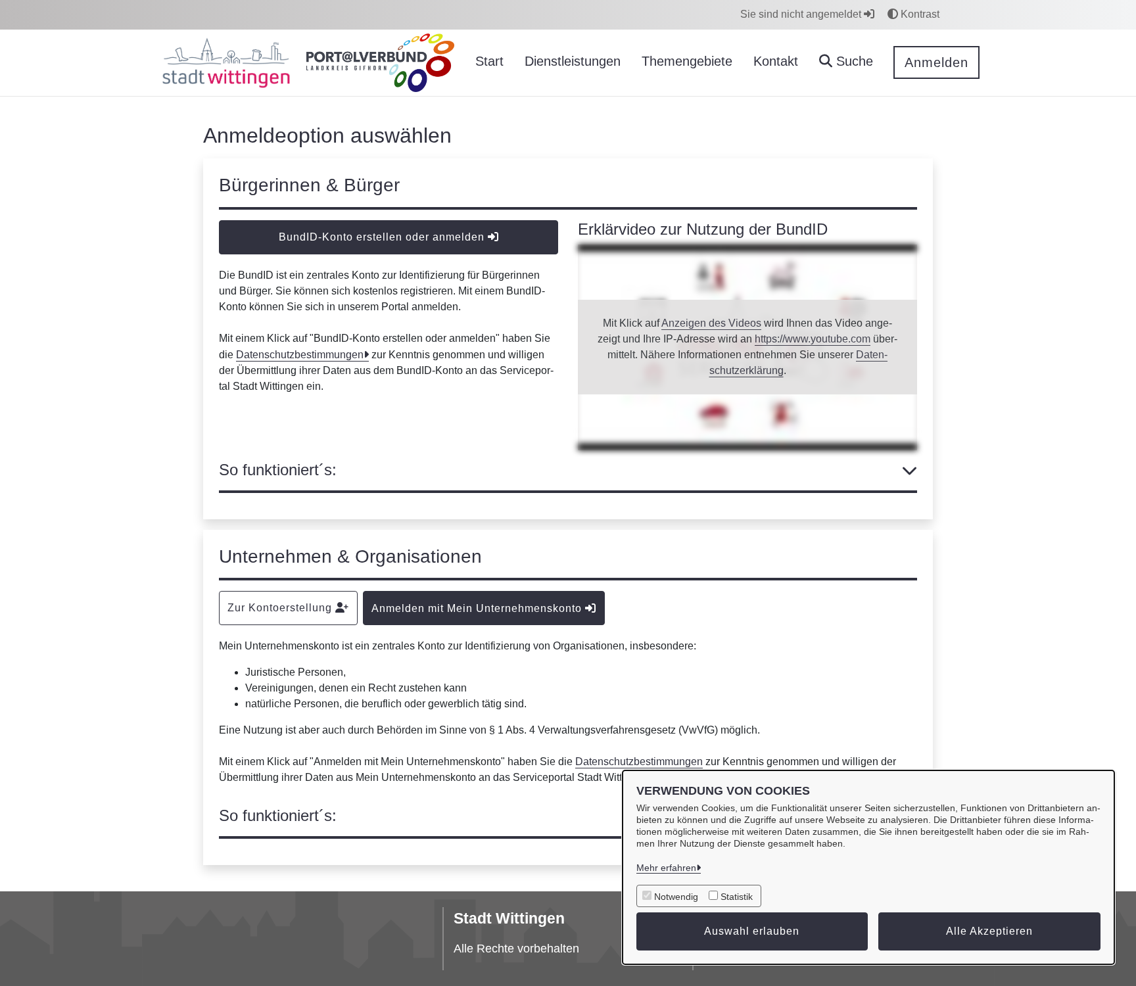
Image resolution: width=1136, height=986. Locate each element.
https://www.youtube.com (812, 338)
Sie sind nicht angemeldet (802, 14)
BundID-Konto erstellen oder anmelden (383, 237)
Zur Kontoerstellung (281, 607)
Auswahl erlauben (751, 931)
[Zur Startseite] (226, 63)
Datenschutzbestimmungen (300, 354)
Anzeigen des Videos (711, 323)
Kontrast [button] (918, 14)
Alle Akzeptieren (989, 931)
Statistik (737, 896)
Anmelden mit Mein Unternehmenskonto (478, 608)
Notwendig (676, 896)
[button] (846, 63)
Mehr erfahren (666, 867)
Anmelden (936, 62)
